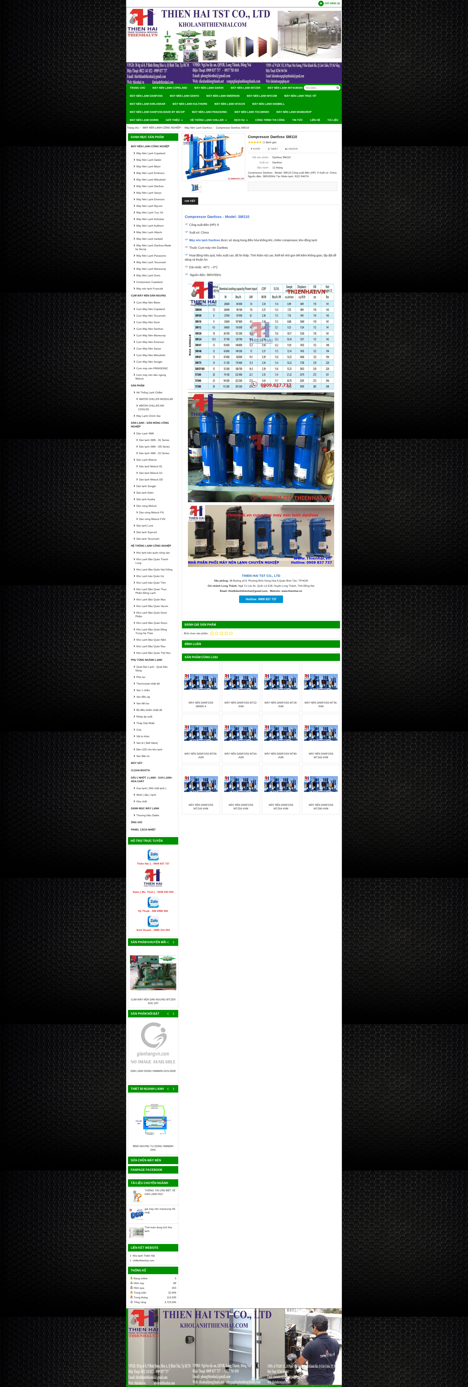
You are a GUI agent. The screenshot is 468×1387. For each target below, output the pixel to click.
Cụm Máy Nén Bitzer (148, 302)
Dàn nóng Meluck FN (151, 512)
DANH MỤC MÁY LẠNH (145, 808)
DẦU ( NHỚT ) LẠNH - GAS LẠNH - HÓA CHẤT (152, 779)
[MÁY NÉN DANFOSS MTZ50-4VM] (241, 784)
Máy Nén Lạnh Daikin (208, 87)
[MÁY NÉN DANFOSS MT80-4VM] (281, 733)
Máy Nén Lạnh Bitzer (245, 87)
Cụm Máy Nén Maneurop (151, 335)
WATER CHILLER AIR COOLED (151, 407)
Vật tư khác (143, 736)
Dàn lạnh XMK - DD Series (154, 446)
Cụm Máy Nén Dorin (148, 322)
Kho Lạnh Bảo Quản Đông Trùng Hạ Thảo (151, 631)
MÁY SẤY (136, 763)
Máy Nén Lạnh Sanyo (184, 95)
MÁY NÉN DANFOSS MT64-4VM (240, 755)
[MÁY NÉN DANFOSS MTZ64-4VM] (281, 784)
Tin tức (297, 120)
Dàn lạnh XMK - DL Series (154, 440)
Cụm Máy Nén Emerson (150, 342)
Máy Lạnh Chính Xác (148, 415)
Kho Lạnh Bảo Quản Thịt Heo (153, 652)
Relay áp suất (144, 716)
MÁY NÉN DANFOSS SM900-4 (201, 704)
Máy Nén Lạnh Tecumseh (252, 111)
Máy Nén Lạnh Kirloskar (147, 103)
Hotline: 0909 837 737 (261, 599)
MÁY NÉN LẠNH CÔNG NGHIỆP (150, 146)
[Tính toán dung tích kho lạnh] (136, 1239)
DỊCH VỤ (239, 120)
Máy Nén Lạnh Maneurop (294, 111)
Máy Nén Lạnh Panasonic (209, 111)
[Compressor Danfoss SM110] (213, 157)
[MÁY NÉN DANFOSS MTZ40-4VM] (201, 784)
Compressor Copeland (149, 282)
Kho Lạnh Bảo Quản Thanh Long (151, 561)
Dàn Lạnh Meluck (146, 459)
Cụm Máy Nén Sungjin (149, 361)
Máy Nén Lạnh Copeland (169, 87)
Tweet (274, 149)
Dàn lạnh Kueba (145, 499)
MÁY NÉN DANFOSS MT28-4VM (281, 704)
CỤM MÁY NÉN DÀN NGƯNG (148, 295)
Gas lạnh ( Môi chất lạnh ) (151, 788)
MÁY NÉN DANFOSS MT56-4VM (200, 755)
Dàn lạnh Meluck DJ (150, 472)
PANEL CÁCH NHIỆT (143, 829)
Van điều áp (143, 696)
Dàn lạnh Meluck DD (151, 479)
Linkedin (292, 149)
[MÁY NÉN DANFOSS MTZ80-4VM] (321, 784)
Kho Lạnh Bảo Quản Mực (151, 599)
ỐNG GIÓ (136, 822)
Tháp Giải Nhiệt (145, 723)
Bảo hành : (263, 167)
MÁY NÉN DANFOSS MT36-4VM (321, 704)
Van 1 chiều (143, 690)
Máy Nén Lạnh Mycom (262, 95)
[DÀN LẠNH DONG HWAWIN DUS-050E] (153, 1044)
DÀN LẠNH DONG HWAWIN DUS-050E (153, 1071)
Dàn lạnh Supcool (146, 532)
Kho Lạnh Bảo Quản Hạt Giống (154, 569)
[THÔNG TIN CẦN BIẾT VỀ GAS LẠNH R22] (136, 1202)
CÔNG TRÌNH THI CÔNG (270, 120)
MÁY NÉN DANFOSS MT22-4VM (240, 704)
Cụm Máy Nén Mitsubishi (150, 355)
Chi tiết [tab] (190, 201)
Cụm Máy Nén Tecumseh (151, 315)
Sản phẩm (137, 385)
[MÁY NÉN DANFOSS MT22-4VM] (241, 682)
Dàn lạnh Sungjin (146, 486)
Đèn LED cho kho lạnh (149, 749)
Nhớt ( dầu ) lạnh (146, 794)
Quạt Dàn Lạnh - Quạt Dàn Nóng (151, 668)
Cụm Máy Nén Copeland (150, 309)
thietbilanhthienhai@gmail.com (247, 590)
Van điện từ (143, 756)
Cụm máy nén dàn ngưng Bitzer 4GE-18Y (153, 1001)
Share (256, 149)
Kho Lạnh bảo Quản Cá (150, 576)
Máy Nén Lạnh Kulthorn (190, 103)
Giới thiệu (173, 120)
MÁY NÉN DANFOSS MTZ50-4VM (241, 806)
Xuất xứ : (264, 162)
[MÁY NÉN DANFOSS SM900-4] (201, 682)
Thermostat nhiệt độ (148, 683)
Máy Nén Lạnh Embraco (150, 173)
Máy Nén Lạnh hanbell (268, 103)
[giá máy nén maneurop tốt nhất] (136, 1220)
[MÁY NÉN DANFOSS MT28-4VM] (281, 682)
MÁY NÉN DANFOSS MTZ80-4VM (321, 806)
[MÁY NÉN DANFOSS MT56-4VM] (201, 733)
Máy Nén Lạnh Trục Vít (300, 95)
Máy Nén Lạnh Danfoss (146, 95)
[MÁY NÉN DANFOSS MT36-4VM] (321, 682)
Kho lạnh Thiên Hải (144, 1255)
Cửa (138, 729)
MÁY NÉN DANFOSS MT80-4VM (281, 755)
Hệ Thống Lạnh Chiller (207, 120)
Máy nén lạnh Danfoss (204, 240)
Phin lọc (141, 677)
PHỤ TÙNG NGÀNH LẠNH (146, 659)
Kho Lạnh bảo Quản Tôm (151, 582)
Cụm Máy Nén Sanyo (148, 348)
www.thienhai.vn (292, 590)
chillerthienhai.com (143, 1260)
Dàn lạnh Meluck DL (151, 466)
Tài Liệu (332, 120)
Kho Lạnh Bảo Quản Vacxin (152, 606)
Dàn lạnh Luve (144, 525)
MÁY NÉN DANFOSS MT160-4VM (321, 755)
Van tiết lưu (142, 703)
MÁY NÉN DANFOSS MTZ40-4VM (201, 806)
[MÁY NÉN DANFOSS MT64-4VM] (241, 733)
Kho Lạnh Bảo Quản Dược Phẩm (151, 614)
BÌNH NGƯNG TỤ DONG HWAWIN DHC (153, 1148)
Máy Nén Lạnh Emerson (222, 95)
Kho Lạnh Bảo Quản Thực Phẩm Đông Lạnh (151, 591)
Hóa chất (141, 801)
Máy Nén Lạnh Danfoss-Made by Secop (157, 111)
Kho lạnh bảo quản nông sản (153, 552)
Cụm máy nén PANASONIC (152, 368)
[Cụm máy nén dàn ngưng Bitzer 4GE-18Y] (153, 973)
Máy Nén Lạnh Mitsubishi (285, 87)
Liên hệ (315, 120)
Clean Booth (140, 770)
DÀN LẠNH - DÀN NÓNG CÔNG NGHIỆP (150, 424)
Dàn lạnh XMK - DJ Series (154, 453)
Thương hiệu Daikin (147, 815)
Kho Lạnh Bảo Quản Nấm (151, 639)
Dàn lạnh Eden (145, 492)
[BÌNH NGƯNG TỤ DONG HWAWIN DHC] (153, 1119)
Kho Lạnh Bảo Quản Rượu (151, 622)
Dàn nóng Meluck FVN (152, 519)
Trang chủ (137, 87)
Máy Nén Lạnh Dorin (144, 120)
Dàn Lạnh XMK (145, 433)
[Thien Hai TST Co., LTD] (234, 82)
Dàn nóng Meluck (146, 505)
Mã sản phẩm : (261, 157)
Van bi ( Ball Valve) (147, 742)
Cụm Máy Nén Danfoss (149, 328)
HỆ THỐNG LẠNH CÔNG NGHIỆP (151, 545)
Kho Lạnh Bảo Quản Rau (150, 646)
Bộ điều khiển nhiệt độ (149, 709)
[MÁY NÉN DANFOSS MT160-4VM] (321, 733)
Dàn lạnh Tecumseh (147, 538)
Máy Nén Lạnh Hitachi (229, 103)
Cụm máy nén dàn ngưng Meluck (150, 376)
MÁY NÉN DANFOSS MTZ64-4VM (281, 806)
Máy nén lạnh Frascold (149, 288)
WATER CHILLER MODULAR (156, 399)
